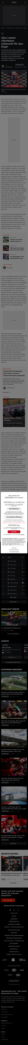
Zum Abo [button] (14, 531)
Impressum (14, 548)
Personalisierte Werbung (14, 517)
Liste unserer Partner (7, 544)
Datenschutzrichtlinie (14, 549)
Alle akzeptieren (14, 508)
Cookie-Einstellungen (14, 551)
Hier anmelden (21, 534)
